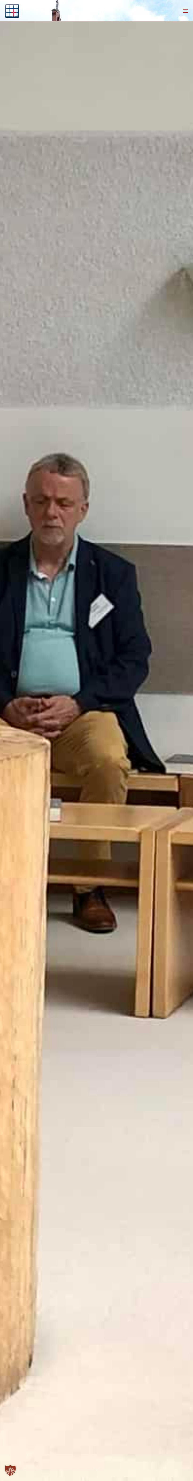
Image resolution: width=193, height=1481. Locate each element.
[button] (10, 1470)
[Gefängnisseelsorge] (12, 10)
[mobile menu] (185, 11)
